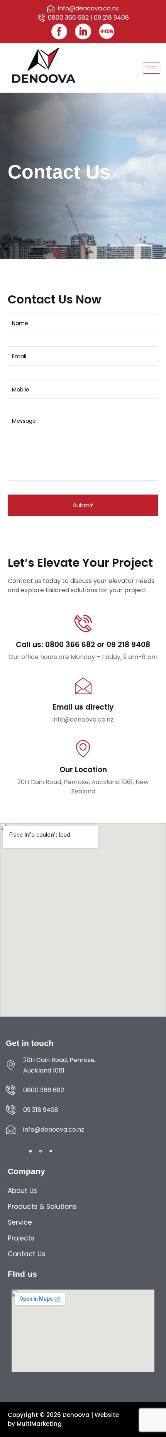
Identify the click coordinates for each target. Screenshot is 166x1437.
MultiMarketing (39, 1424)
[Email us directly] (83, 686)
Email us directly (83, 707)
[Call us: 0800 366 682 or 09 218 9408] (83, 623)
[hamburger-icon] (151, 68)
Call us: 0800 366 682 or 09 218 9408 (83, 644)
